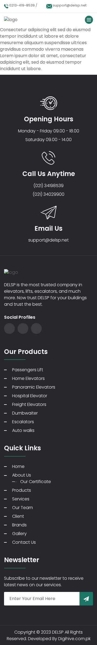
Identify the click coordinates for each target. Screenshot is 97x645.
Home (18, 466)
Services (20, 499)
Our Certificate (35, 481)
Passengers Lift (27, 370)
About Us (21, 475)
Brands (19, 525)
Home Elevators (28, 378)
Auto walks (23, 430)
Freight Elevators (29, 404)
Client (18, 516)
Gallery (19, 533)
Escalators (23, 422)
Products (21, 490)
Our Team (22, 507)
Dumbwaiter (25, 413)
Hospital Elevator (29, 396)
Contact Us (24, 542)
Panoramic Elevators (33, 387)
